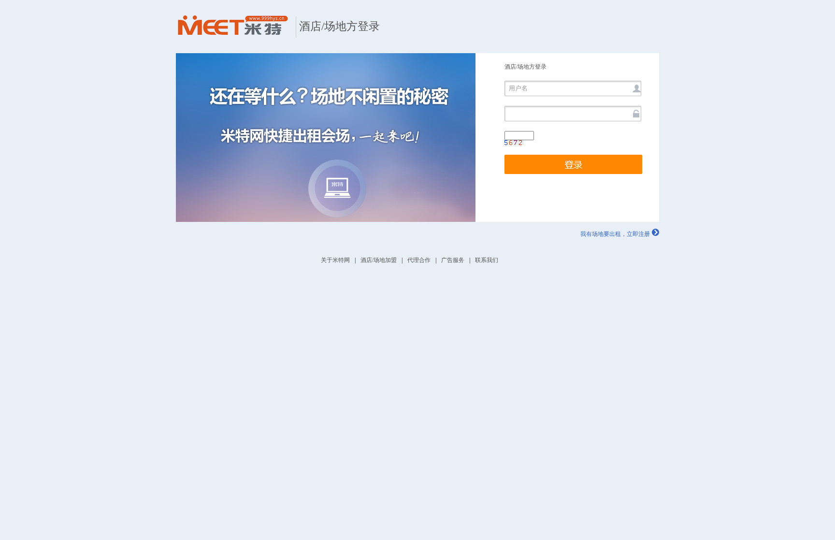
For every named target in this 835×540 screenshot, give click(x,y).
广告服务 (452, 260)
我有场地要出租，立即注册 (615, 234)
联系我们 (486, 260)
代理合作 (419, 260)
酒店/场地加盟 (378, 260)
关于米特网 (335, 260)
